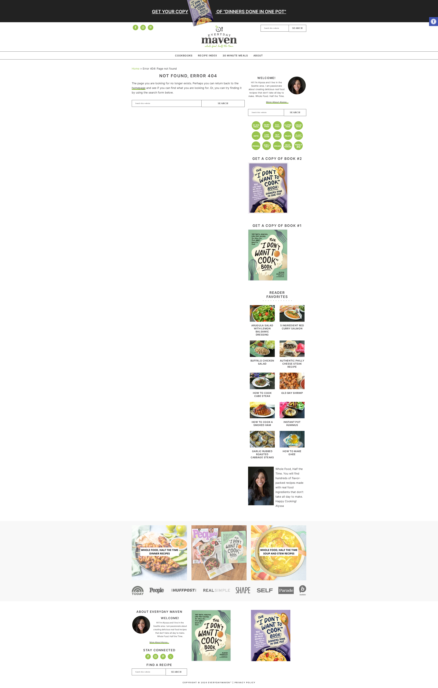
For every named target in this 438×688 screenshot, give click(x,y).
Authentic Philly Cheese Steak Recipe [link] (292, 363)
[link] (433, 21)
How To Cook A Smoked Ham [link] (262, 423)
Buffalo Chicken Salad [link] (262, 362)
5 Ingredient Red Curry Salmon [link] (292, 327)
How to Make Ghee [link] (292, 453)
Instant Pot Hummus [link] (292, 423)
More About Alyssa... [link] (277, 102)
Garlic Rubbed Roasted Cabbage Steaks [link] (262, 454)
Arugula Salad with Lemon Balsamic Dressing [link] (262, 330)
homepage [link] (138, 88)
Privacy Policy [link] (245, 682)
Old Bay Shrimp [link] (292, 392)
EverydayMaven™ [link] (219, 37)
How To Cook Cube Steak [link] (262, 394)
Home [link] (135, 68)
